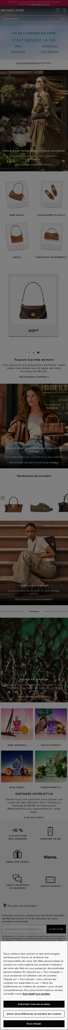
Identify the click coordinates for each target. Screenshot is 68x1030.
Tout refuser (34, 1023)
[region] (34, 985)
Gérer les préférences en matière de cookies (34, 1013)
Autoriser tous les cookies (34, 1004)
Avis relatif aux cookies (36, 993)
